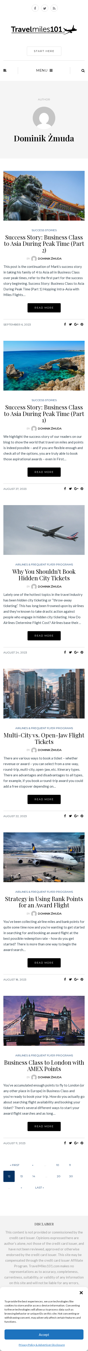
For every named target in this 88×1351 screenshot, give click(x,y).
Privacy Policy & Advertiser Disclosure (42, 1344)
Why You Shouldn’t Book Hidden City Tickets (44, 574)
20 (58, 1176)
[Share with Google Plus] (76, 324)
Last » (39, 1187)
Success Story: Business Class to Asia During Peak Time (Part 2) (44, 243)
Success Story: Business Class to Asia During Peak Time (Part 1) (44, 413)
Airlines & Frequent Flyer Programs (44, 564)
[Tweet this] (70, 324)
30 (71, 1176)
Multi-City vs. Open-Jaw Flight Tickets (44, 738)
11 (70, 1165)
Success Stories (44, 230)
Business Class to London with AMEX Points (44, 1065)
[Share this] (65, 324)
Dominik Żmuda (50, 258)
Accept (44, 1335)
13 (21, 1176)
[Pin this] (82, 324)
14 (33, 1176)
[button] (81, 1292)
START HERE (44, 51)
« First (14, 1165)
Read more (44, 307)
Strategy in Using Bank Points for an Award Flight (44, 902)
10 (57, 1165)
